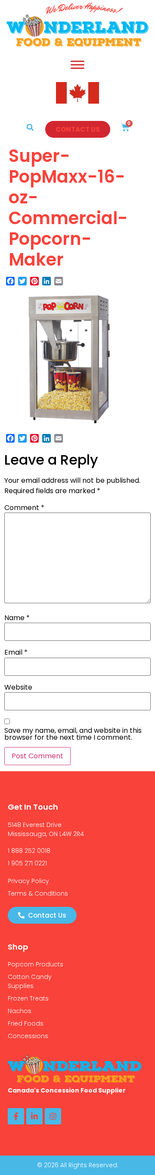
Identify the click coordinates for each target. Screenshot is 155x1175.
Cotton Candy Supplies (30, 981)
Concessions (28, 1036)
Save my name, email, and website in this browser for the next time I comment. (73, 734)
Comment (24, 507)
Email (16, 652)
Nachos (19, 1011)
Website (18, 687)
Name (17, 617)
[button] (30, 127)
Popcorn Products (35, 964)
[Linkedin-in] (34, 1116)
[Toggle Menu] (77, 64)
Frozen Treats (28, 998)
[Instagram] (53, 1116)
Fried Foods (25, 1023)
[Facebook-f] (16, 1116)
